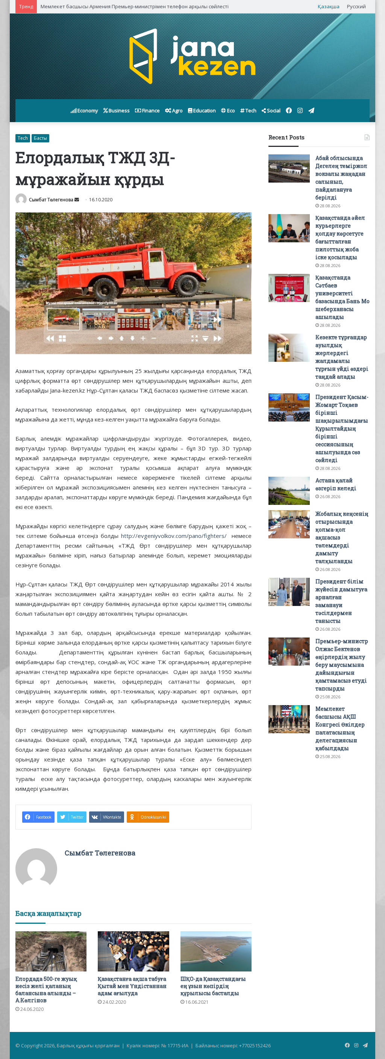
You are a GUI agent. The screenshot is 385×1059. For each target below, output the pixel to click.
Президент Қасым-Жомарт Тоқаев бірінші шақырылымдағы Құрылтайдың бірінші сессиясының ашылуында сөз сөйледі (341, 428)
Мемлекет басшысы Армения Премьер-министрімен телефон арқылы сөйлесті (135, 6)
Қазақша (329, 6)
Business (119, 110)
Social (273, 110)
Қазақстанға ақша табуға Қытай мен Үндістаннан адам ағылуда (132, 986)
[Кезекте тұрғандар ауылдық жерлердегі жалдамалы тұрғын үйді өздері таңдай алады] (289, 348)
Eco (230, 110)
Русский (356, 6)
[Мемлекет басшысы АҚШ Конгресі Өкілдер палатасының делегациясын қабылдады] (289, 719)
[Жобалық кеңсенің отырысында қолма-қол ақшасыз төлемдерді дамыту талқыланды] (289, 524)
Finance (150, 110)
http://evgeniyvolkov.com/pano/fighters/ (174, 535)
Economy (87, 110)
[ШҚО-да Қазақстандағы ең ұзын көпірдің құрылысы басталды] (216, 951)
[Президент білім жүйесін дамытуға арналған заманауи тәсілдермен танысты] (289, 592)
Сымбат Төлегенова (51, 199)
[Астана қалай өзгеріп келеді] (289, 491)
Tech (250, 110)
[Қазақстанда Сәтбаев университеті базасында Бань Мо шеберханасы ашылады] (289, 288)
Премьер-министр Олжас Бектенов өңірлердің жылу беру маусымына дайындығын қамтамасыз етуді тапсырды (341, 665)
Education (204, 110)
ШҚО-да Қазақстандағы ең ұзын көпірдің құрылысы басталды (213, 986)
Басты (40, 138)
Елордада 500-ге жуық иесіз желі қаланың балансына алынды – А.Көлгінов (46, 989)
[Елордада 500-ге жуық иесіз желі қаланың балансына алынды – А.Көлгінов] (51, 951)
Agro (177, 110)
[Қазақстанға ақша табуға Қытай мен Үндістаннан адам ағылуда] (133, 951)
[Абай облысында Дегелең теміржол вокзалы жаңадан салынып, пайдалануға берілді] (289, 168)
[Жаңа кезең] (192, 56)
